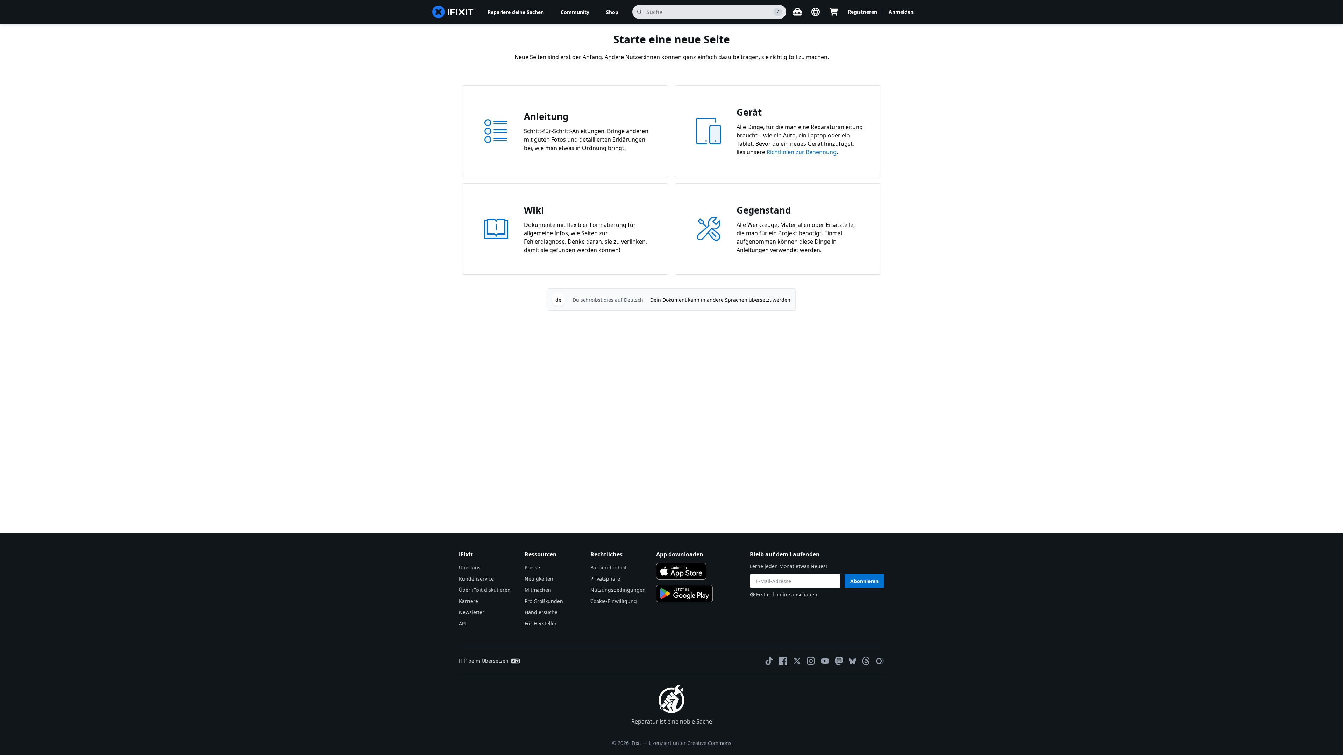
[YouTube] (825, 661)
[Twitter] (797, 661)
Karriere (468, 601)
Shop (612, 12)
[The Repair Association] (880, 661)
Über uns (470, 567)
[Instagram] (811, 661)
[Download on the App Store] (681, 571)
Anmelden (901, 11)
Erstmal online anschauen (786, 594)
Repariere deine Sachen (516, 12)
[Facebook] (783, 661)
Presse (532, 567)
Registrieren (862, 11)
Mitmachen (538, 590)
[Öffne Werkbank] (797, 12)
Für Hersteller (541, 623)
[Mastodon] (839, 661)
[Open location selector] (816, 12)
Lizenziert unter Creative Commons (690, 743)
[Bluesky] (852, 661)
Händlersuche (541, 612)
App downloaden (679, 554)
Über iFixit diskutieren (485, 590)
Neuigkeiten (539, 578)
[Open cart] (834, 12)
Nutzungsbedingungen (618, 590)
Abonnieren (864, 581)
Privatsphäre (605, 578)
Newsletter (471, 612)
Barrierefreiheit (608, 567)
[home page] (453, 12)
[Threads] (866, 661)
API (463, 623)
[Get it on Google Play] (684, 593)
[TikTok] (769, 661)
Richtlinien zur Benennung (802, 152)
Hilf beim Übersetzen (484, 660)
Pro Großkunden (544, 601)
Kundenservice (476, 578)
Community (575, 12)
